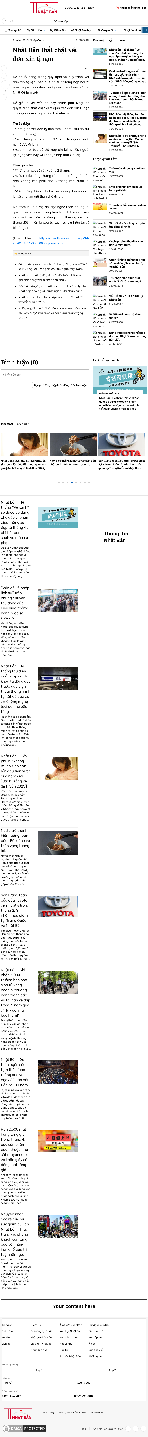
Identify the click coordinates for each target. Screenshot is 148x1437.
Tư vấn (8, 1382)
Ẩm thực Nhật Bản (71, 1325)
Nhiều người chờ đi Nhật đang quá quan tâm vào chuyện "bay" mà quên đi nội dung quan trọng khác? (52, 312)
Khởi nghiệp (95, 1356)
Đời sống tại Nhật (41, 1331)
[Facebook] (128, 1429)
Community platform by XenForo (72, 1412)
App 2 (112, 1370)
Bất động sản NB (98, 1325)
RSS (85, 1428)
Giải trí (64, 1350)
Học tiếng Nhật (69, 1337)
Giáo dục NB (95, 1331)
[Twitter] (136, 1429)
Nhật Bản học (83, 30)
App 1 (38, 1370)
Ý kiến (92, 1343)
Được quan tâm (105, 159)
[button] (44, 30)
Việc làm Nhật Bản (42, 1343)
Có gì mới (107, 30)
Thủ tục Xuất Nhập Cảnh (28, 40)
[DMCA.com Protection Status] (24, 1428)
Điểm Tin (60, 30)
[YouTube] (143, 1429)
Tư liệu (6, 1337)
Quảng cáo (83, 1382)
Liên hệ (6, 1343)
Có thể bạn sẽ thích (109, 360)
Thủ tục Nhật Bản (41, 1337)
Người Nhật (67, 1343)
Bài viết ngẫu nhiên (109, 40)
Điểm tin (36, 1325)
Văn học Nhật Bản (71, 1331)
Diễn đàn (36, 30)
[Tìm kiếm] (47, 21)
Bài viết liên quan (15, 424)
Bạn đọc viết (96, 1350)
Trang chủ (14, 30)
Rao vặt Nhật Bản (70, 1356)
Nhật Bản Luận (133, 30)
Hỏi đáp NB (95, 1337)
